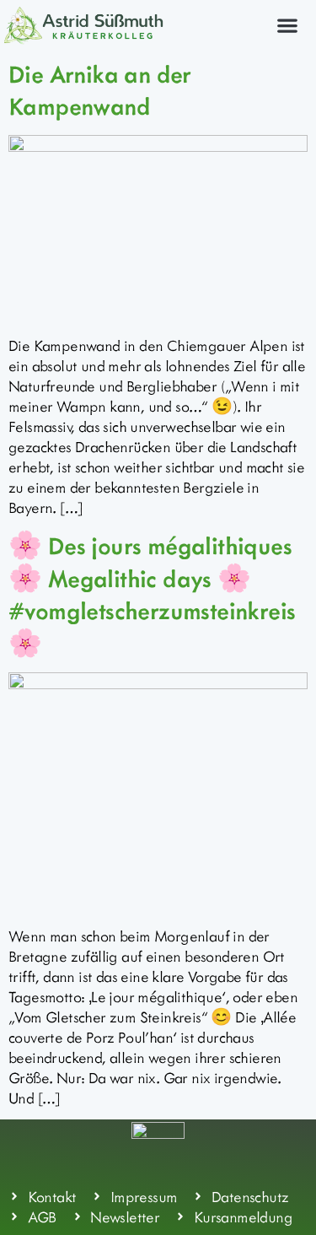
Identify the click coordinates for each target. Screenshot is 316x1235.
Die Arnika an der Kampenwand (99, 89)
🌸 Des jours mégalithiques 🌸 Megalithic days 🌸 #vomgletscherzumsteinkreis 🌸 (151, 593)
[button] (286, 24)
